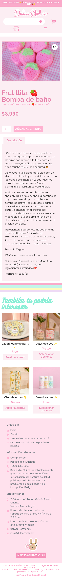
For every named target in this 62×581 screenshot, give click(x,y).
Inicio (4, 104)
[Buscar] (41, 21)
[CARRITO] (53, 21)
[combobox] (20, 21)
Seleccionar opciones (46, 355)
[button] (45, 29)
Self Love (14, 104)
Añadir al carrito (28, 128)
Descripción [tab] (14, 140)
